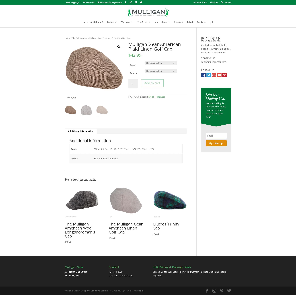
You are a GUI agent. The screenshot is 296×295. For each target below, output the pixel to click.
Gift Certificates (200, 3)
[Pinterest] (136, 2)
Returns (178, 22)
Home (67, 38)
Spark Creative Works (96, 290)
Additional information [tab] (80, 131)
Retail (190, 22)
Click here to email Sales (121, 275)
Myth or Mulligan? (93, 22)
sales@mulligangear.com (213, 61)
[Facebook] (126, 2)
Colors (133, 73)
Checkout (214, 3)
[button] (118, 47)
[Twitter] (141, 2)
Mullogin (139, 290)
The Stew (142, 22)
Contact (201, 22)
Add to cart (152, 83)
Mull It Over (160, 22)
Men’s (110, 22)
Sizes (133, 65)
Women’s (125, 22)
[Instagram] (131, 2)
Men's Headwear (80, 38)
